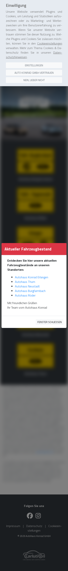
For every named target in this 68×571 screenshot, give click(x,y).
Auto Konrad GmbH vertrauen (34, 73)
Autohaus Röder (25, 295)
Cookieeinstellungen (49, 43)
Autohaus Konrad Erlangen (31, 277)
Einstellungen (34, 65)
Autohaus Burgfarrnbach (30, 291)
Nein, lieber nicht (34, 80)
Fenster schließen (49, 322)
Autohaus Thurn (25, 281)
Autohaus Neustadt (27, 286)
